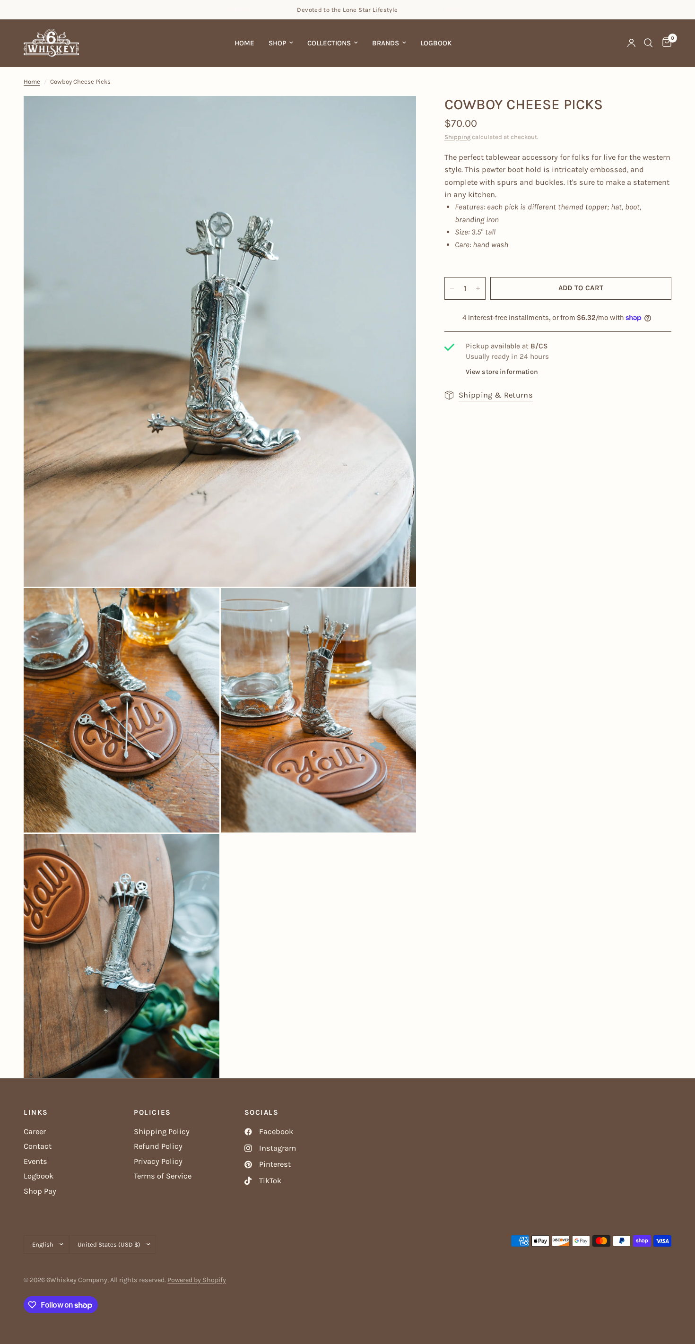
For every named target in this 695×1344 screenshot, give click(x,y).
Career (35, 1131)
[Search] (648, 43)
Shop (277, 43)
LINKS (36, 1112)
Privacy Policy (158, 1161)
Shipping (457, 136)
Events (35, 1161)
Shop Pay (40, 1191)
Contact (38, 1146)
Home (244, 43)
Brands (385, 43)
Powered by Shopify (196, 1280)
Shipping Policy (162, 1131)
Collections (329, 43)
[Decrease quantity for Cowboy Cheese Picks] (452, 288)
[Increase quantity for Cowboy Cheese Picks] (478, 288)
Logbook (436, 43)
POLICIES (152, 1112)
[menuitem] (244, 43)
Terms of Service (162, 1175)
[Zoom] (396, 116)
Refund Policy (158, 1146)
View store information (502, 372)
